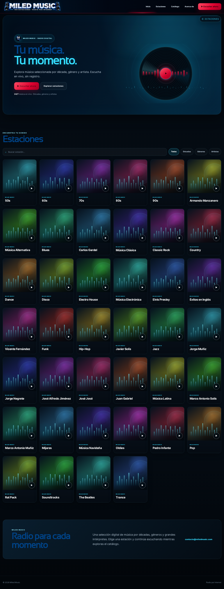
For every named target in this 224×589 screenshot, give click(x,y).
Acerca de (189, 6)
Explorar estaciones (54, 86)
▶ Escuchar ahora (209, 6)
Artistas (215, 151)
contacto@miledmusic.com (198, 539)
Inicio (148, 6)
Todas (174, 151)
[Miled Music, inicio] (32, 7)
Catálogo (175, 6)
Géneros (201, 151)
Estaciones (161, 6)
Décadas (187, 151)
